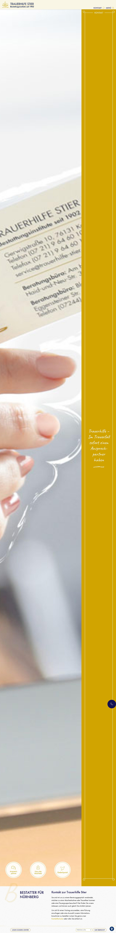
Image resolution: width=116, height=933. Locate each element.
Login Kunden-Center (20, 930)
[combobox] (84, 929)
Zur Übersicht (100, 930)
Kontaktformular (57, 919)
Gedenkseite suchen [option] (81, 929)
